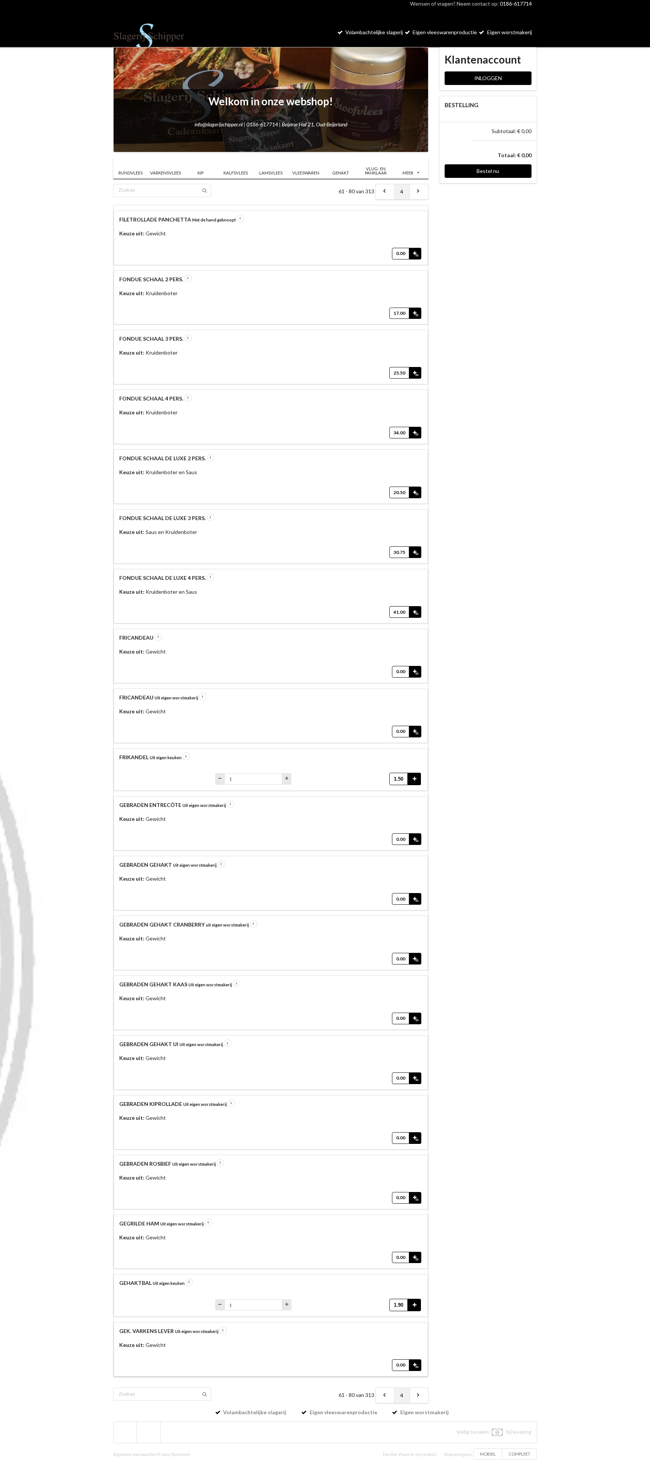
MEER (407, 172)
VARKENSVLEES (165, 172)
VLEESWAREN (305, 172)
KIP (200, 172)
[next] (419, 191)
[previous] (385, 191)
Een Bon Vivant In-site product (410, 1454)
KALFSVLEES (235, 172)
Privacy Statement (173, 1454)
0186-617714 (516, 3)
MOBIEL (488, 1453)
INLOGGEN (488, 78)
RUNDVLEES (130, 172)
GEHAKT (340, 172)
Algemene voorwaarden (134, 1454)
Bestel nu (488, 171)
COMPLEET (519, 1453)
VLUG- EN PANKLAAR (376, 170)
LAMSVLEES (270, 172)
